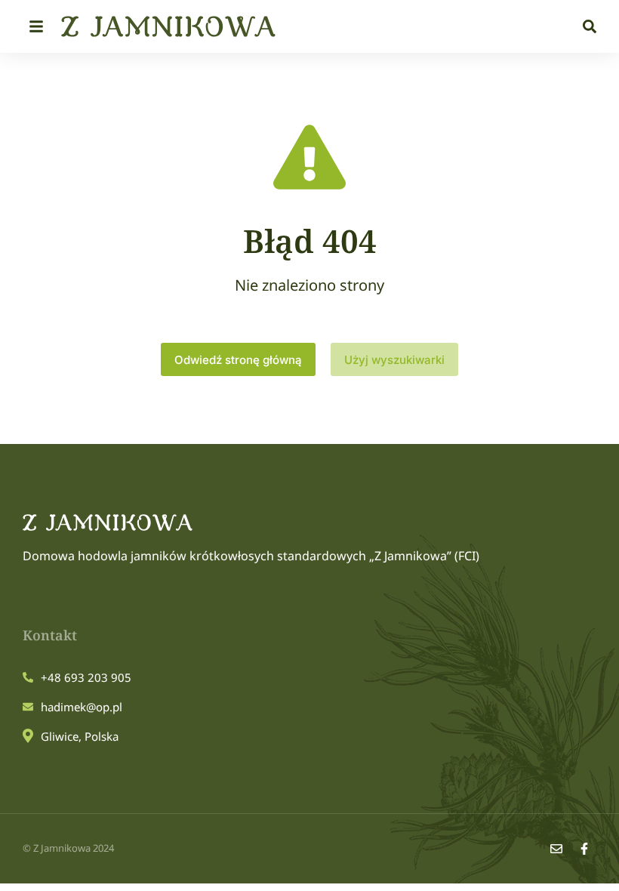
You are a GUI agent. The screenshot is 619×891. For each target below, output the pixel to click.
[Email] (556, 849)
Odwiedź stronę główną (238, 360)
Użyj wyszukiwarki (394, 360)
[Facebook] (584, 849)
